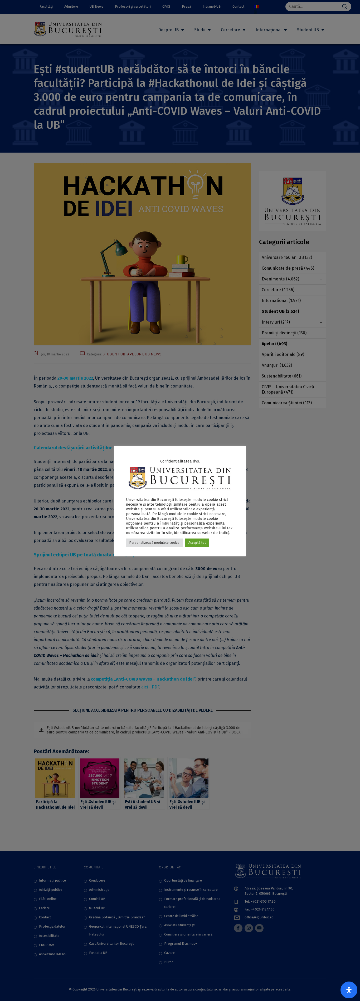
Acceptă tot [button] (197, 543)
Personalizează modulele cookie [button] (154, 543)
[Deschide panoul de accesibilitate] (348, 990)
